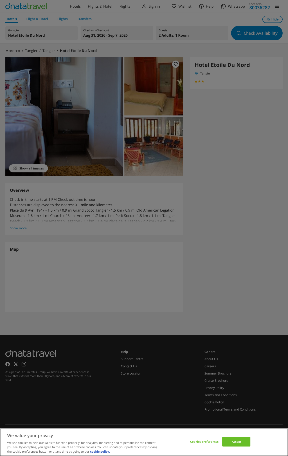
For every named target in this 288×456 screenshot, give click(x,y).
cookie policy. (100, 451)
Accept (236, 442)
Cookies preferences (204, 442)
